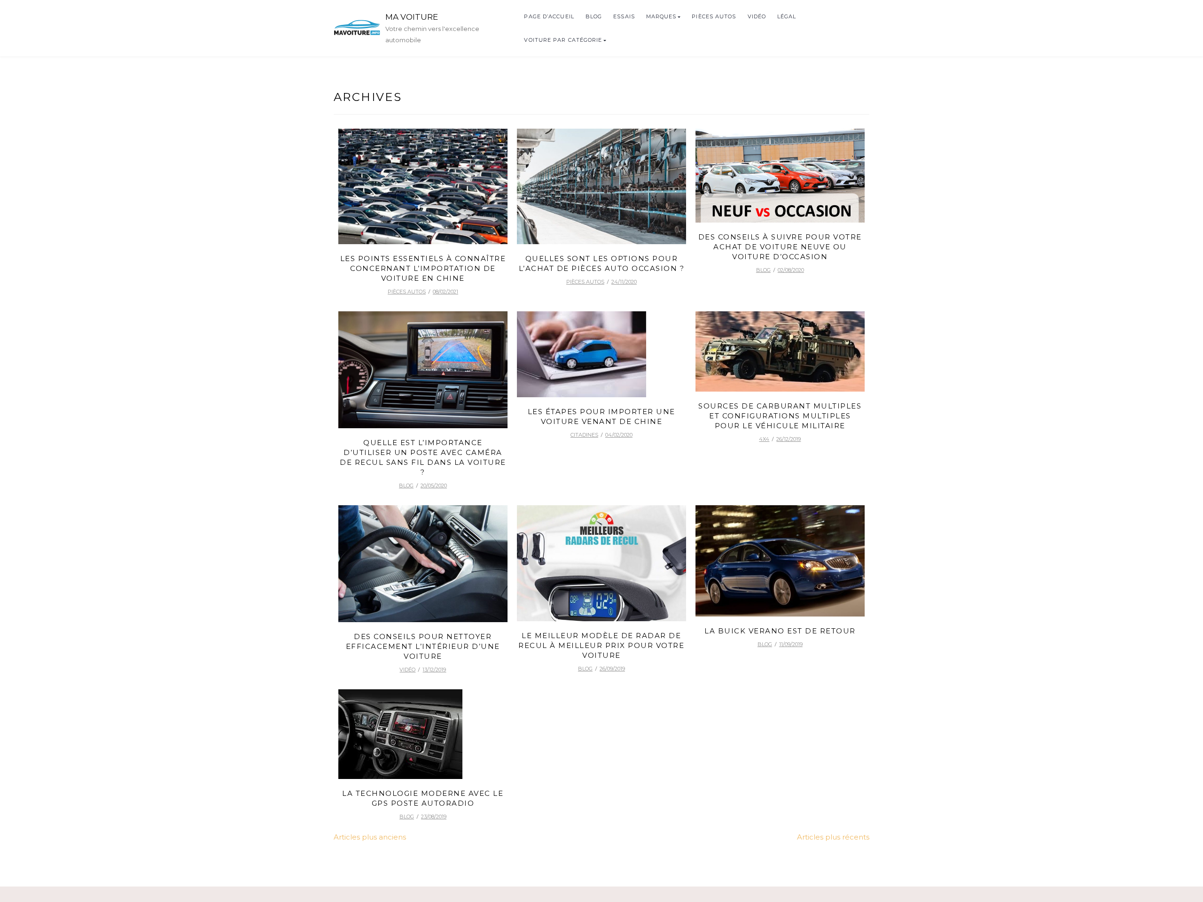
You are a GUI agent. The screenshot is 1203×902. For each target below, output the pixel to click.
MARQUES (661, 16)
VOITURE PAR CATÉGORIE (563, 40)
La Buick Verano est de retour (780, 630)
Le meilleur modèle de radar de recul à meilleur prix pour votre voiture (601, 645)
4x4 (764, 439)
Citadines (584, 435)
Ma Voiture (411, 17)
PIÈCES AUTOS (714, 16)
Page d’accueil (549, 16)
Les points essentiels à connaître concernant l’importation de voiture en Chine (423, 268)
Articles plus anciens (370, 837)
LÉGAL (787, 16)
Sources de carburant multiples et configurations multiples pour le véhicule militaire (779, 415)
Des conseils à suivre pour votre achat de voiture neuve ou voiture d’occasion (780, 246)
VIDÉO (757, 16)
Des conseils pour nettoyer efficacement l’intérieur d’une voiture (423, 646)
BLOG (594, 16)
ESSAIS (624, 16)
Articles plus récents (833, 837)
